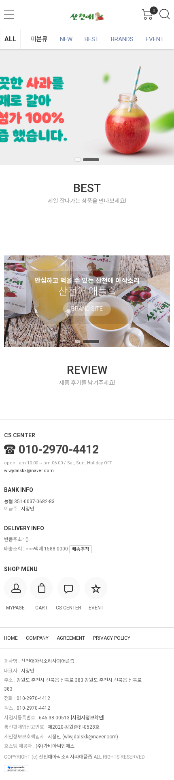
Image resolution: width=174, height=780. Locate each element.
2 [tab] (91, 159)
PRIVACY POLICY (111, 638)
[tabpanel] (87, 107)
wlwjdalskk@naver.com (29, 470)
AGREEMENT (71, 638)
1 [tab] (78, 159)
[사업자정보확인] (87, 718)
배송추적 (80, 549)
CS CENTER (19, 435)
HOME (11, 638)
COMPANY (37, 638)
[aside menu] (9, 14)
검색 (164, 14)
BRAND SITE (87, 309)
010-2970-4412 (59, 449)
